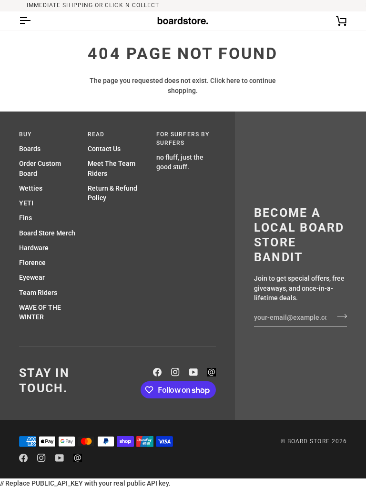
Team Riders (38, 292)
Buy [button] (25, 134)
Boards (30, 148)
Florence (32, 262)
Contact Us (104, 148)
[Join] (339, 316)
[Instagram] (175, 372)
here (233, 80)
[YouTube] (193, 372)
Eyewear (32, 277)
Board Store (308, 441)
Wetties (30, 188)
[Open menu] (33, 20)
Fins (25, 218)
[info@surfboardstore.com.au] (211, 372)
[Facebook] (157, 372)
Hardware (34, 248)
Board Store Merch (47, 233)
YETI (26, 203)
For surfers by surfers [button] (182, 138)
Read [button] (96, 134)
